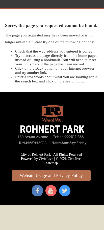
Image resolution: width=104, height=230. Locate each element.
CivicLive (46, 159)
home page (87, 56)
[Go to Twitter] (64, 188)
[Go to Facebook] (37, 188)
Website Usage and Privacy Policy (51, 175)
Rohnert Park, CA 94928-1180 (33, 143)
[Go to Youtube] (51, 188)
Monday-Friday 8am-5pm (69, 143)
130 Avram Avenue (33, 137)
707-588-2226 (69, 137)
